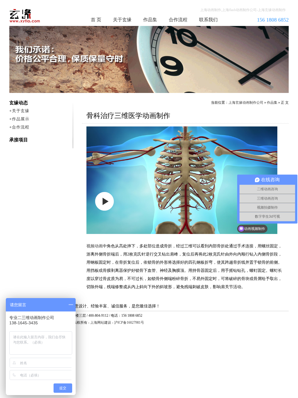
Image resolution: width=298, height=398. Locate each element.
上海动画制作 (35, 16)
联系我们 (208, 19)
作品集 (150, 19)
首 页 (96, 19)
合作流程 (178, 19)
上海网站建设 (100, 322)
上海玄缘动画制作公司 (245, 103)
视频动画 (94, 246)
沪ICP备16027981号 (129, 322)
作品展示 (20, 119)
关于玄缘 (122, 19)
